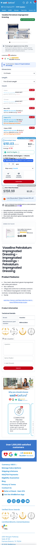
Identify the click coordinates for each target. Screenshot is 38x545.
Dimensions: (6, 69)
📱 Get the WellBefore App (13, 494)
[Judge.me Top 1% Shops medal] (22, 331)
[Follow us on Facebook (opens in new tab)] (9, 501)
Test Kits (24, 10)
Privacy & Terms (9, 484)
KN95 (10, 10)
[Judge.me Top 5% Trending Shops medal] (31, 331)
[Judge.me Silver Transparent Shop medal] (14, 331)
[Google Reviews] (5, 58)
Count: (4, 86)
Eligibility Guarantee (10, 478)
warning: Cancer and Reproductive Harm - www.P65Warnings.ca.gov (18, 301)
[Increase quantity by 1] (13, 164)
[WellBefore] (9, 2)
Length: (5, 78)
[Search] (23, 2)
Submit (18, 368)
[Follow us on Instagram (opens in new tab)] (14, 501)
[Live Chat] (27, 2)
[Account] (30, 2)
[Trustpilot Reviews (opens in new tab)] (15, 454)
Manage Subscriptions (11, 468)
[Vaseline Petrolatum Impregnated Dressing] (18, 31)
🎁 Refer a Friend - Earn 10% (13, 491)
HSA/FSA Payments (10, 474)
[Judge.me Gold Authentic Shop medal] (5, 331)
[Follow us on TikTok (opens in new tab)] (18, 501)
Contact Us (7, 488)
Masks (4, 10)
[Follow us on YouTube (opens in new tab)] (28, 501)
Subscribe (19, 181)
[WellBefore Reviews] (2, 58)
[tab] (9, 42)
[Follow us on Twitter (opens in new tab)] (23, 501)
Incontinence (33, 10)
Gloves (16, 10)
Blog (4, 481)
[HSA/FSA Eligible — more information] (18, 152)
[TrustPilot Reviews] (8, 58)
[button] (2, 3)
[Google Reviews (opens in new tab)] (10, 454)
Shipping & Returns (10, 471)
